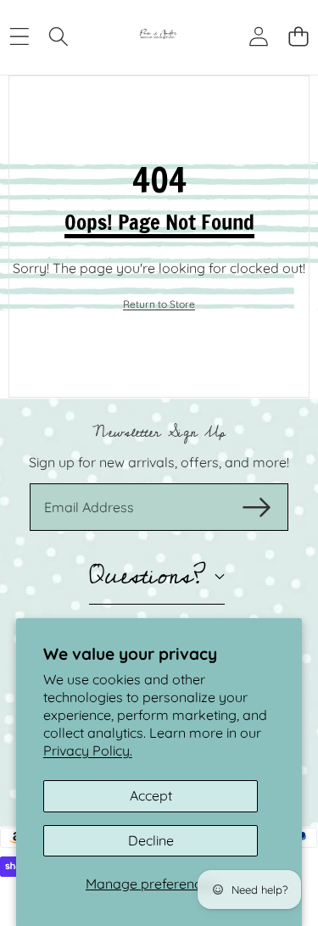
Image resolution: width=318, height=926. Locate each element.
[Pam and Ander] (159, 36)
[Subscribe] (257, 507)
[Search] (59, 36)
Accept (151, 795)
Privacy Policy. (87, 750)
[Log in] (258, 36)
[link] (159, 305)
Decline (151, 840)
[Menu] (19, 36)
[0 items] (298, 36)
